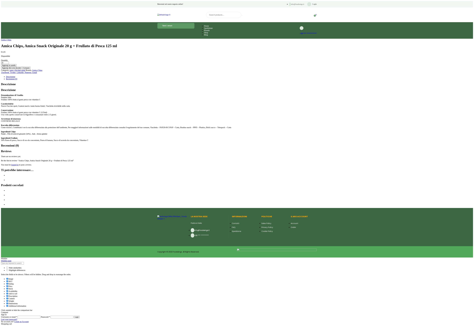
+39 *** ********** (308, 33)
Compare (26, 68)
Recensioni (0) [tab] (10, 145)
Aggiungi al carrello (9, 65)
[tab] (239, 77)
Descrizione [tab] (8, 84)
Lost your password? (9, 319)
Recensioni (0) (11, 79)
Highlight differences (16, 270)
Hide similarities (14, 268)
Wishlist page (6, 261)
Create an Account (21, 322)
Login (77, 317)
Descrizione (10, 77)
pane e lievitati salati (17, 70)
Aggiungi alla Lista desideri (11, 68)
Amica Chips (6, 40)
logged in (15, 165)
